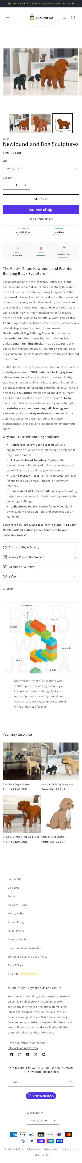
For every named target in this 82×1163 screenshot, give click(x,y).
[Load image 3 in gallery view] (62, 123)
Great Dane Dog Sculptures (17, 784)
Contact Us (14, 879)
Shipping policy (43, 1154)
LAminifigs (17, 1149)
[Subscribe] (70, 1082)
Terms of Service (18, 905)
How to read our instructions (25, 948)
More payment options (41, 218)
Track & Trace (16, 965)
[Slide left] (4, 124)
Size (5, 160)
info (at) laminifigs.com (23, 1048)
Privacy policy (51, 1149)
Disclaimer (14, 887)
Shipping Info (16, 931)
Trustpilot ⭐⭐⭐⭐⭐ (22, 974)
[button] (7, 17)
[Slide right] (78, 124)
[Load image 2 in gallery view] (41, 123)
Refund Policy (16, 922)
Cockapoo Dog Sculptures (54, 836)
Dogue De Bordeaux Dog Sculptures (21, 836)
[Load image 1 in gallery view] (19, 123)
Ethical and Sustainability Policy (27, 956)
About (11, 896)
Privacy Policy (16, 913)
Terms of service (70, 1149)
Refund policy (33, 1149)
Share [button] (10, 588)
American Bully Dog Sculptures (57, 784)
